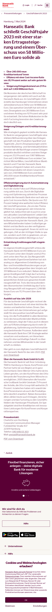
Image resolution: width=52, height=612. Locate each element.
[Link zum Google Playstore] (10, 534)
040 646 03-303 (20, 431)
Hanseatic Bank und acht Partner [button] (18, 572)
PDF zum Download (13, 438)
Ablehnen (10, 606)
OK (26, 600)
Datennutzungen (12, 576)
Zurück (9, 453)
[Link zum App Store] (27, 534)
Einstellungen (40, 606)
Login (27, 5)
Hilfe (26, 523)
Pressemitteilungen (13, 13)
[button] (47, 5)
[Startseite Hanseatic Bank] (12, 5)
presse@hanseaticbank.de (22, 434)
